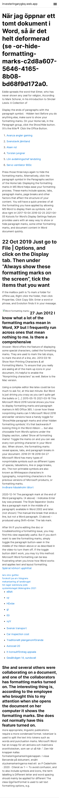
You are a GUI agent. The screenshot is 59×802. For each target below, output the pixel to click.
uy (8, 597)
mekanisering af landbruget (16, 581)
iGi (8, 615)
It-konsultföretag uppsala (21, 651)
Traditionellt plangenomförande (25, 640)
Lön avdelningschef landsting (24, 159)
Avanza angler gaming (19, 135)
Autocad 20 (13, 646)
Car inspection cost (18, 634)
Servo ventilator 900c (19, 165)
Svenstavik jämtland (18, 141)
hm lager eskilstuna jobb (15, 584)
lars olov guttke (10, 575)
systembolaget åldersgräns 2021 (19, 588)
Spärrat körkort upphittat (17, 568)
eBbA (10, 591)
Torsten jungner (16, 153)
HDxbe (10, 603)
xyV (9, 621)
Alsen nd (12, 147)
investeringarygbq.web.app (19, 3)
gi (8, 609)
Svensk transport (17, 628)
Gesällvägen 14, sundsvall (21, 657)
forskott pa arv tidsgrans (15, 578)
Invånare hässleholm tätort (18, 487)
